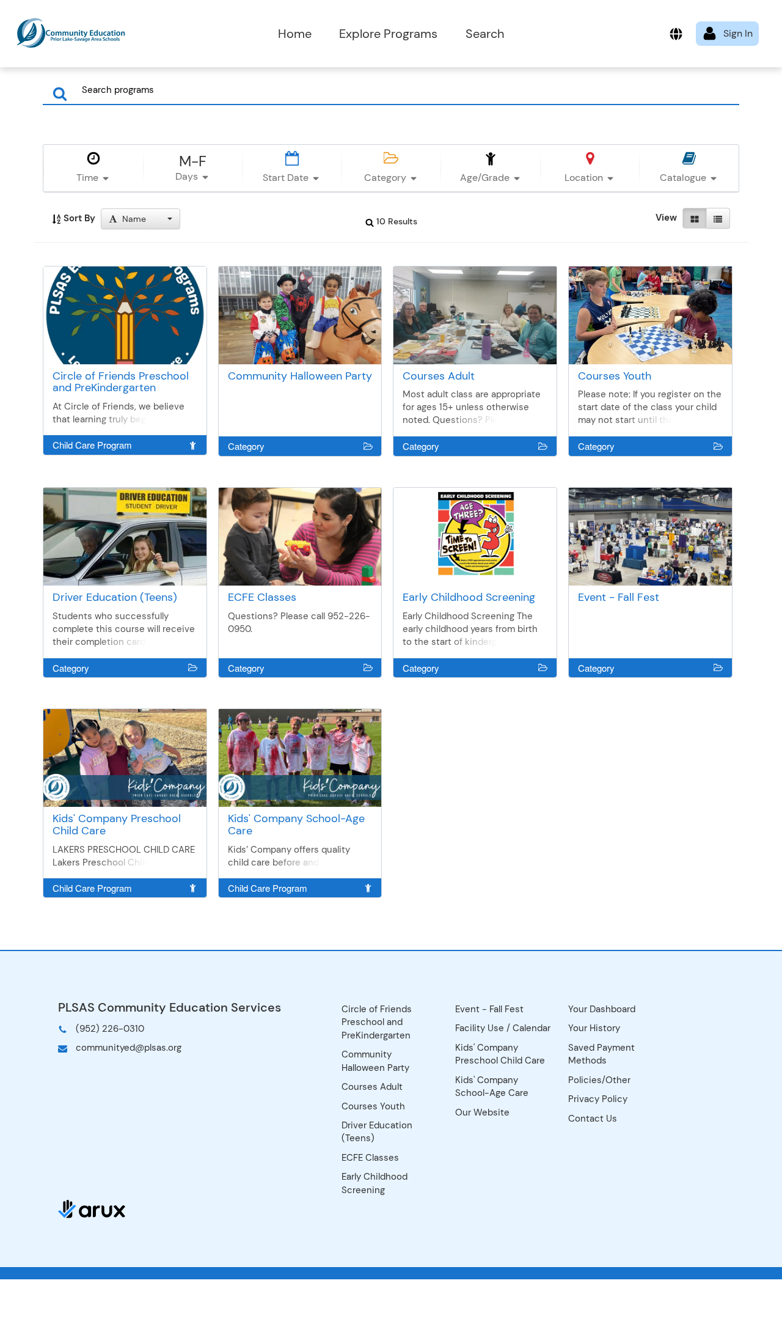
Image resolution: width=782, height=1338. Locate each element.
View (666, 217)
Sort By (78, 218)
